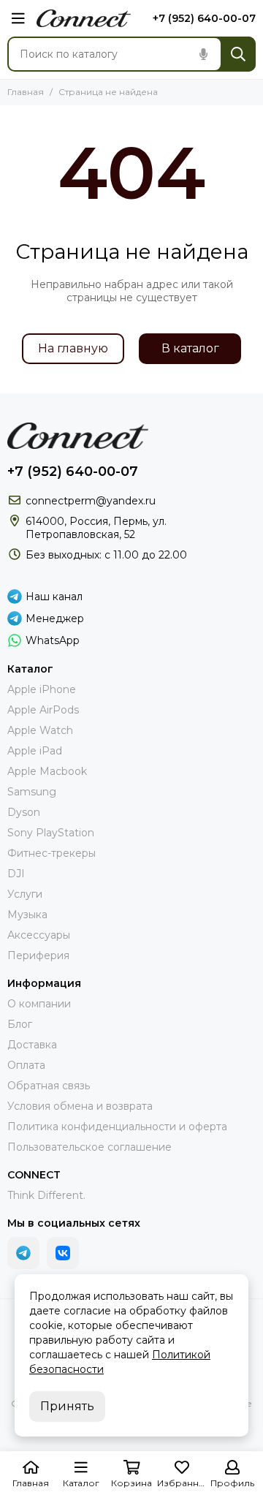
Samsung (31, 791)
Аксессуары (38, 935)
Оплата (26, 1065)
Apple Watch (40, 730)
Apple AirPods (43, 709)
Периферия (38, 955)
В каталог (190, 348)
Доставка (32, 1044)
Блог (19, 1024)
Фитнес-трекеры (51, 853)
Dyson (23, 812)
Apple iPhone (41, 689)
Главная (25, 91)
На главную (73, 348)
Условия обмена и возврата (80, 1106)
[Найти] (238, 54)
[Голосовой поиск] (203, 54)
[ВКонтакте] (63, 1253)
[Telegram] (23, 1253)
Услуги (24, 894)
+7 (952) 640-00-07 (204, 18)
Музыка (27, 914)
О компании (39, 1003)
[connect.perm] (84, 18)
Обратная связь (48, 1085)
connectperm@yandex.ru (91, 500)
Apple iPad (34, 750)
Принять (67, 1406)
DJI (16, 873)
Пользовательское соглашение (89, 1147)
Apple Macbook (47, 771)
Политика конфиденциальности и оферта (117, 1126)
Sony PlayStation (50, 832)
